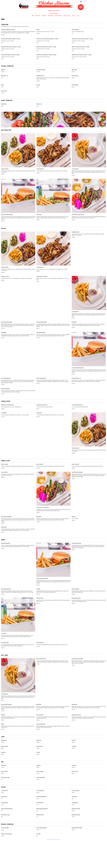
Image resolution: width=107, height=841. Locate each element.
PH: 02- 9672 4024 (54, 13)
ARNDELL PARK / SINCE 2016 (53, 10)
